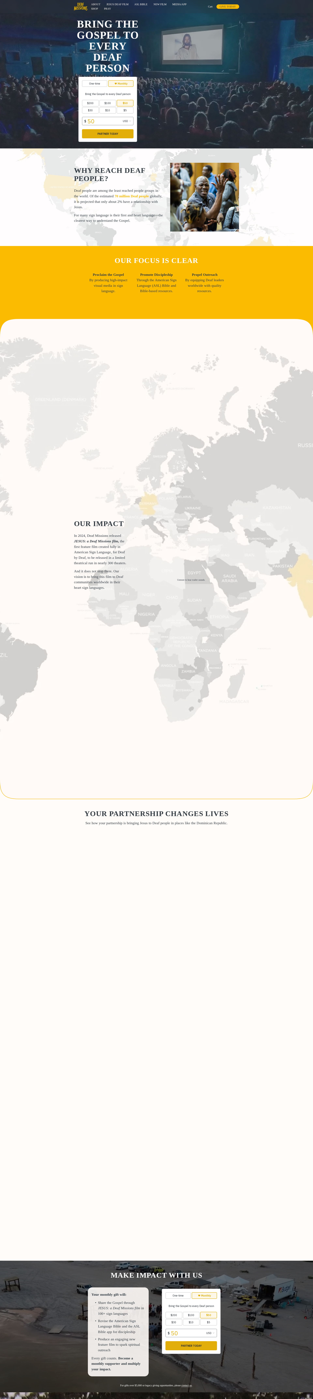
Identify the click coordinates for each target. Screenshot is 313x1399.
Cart (210, 6)
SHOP (94, 8)
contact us (186, 1385)
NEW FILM (160, 4)
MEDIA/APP (179, 4)
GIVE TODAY (228, 6)
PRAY (107, 8)
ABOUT (95, 4)
